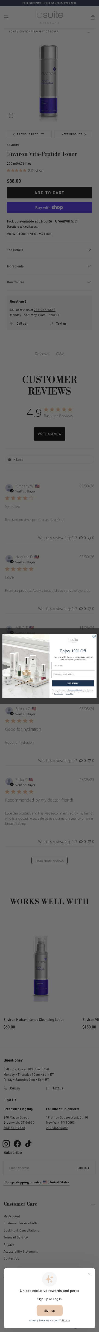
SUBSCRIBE (73, 683)
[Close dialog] (94, 636)
